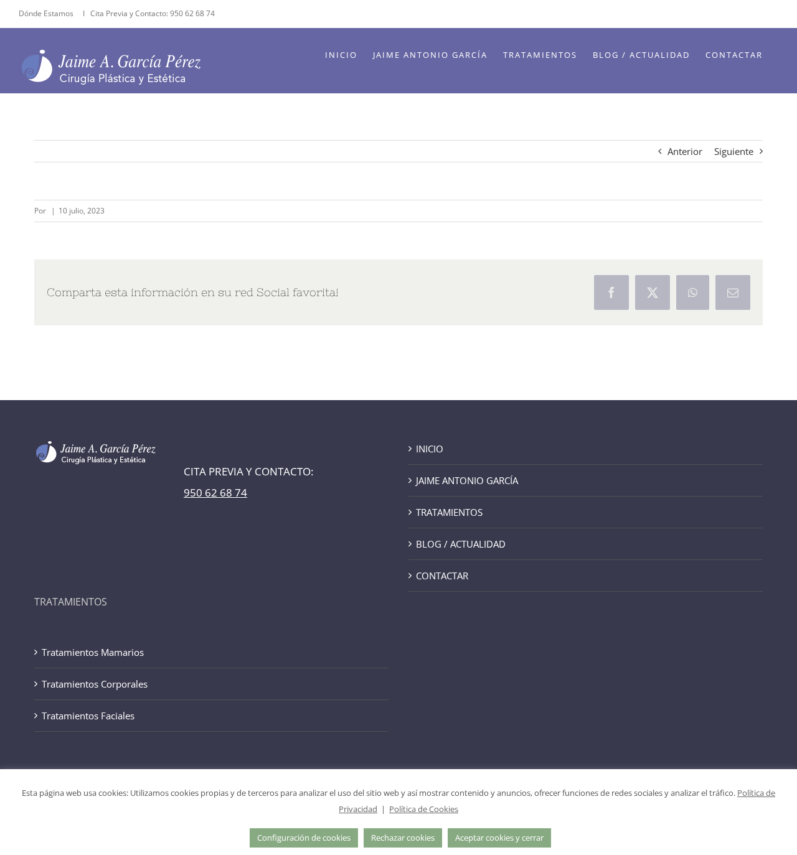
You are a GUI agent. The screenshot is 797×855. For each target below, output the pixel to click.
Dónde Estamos (47, 13)
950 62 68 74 (192, 13)
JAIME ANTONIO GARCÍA (467, 480)
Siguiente (733, 151)
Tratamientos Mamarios (93, 652)
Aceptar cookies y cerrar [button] (499, 837)
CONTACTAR (442, 575)
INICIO (429, 448)
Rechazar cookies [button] (403, 837)
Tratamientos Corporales (95, 684)
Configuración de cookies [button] (304, 837)
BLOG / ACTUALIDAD (461, 544)
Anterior (684, 151)
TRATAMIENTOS (449, 512)
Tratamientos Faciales (88, 715)
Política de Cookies (423, 809)
